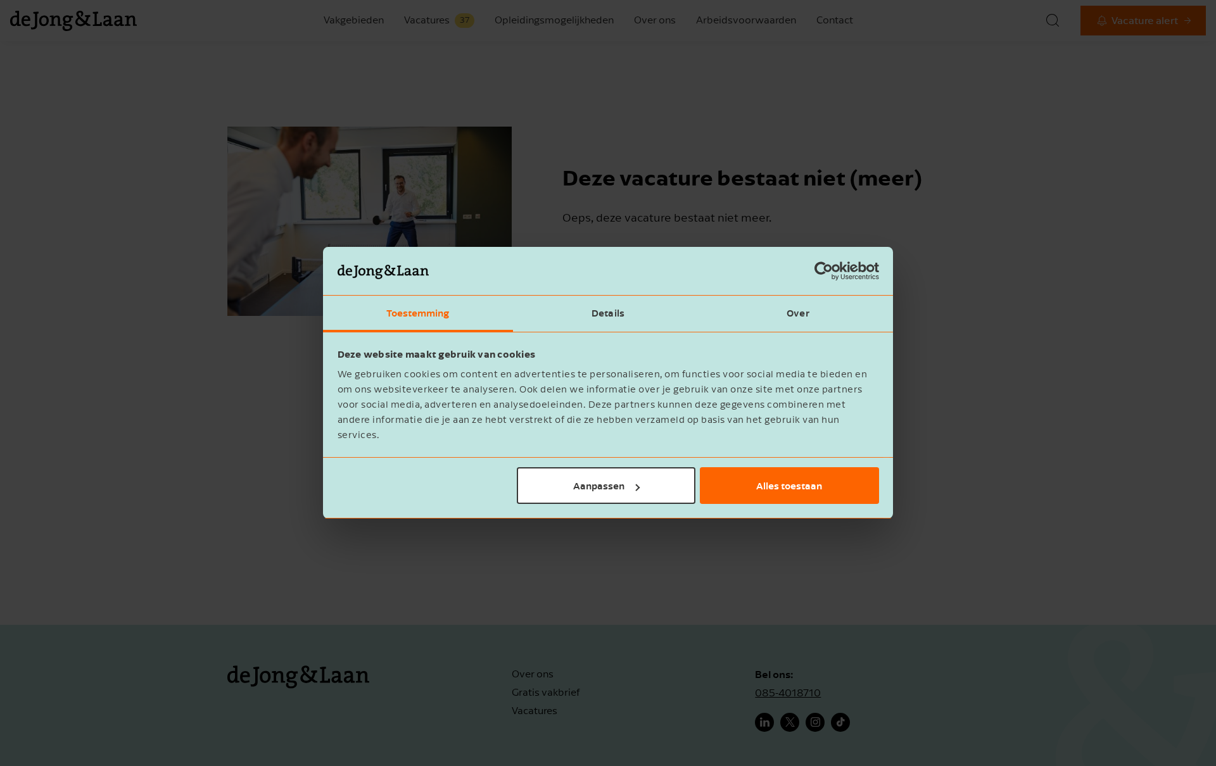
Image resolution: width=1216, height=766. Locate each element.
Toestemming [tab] (417, 313)
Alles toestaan (789, 485)
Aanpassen (598, 485)
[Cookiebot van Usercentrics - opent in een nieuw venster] (823, 271)
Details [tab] (608, 313)
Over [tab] (798, 313)
